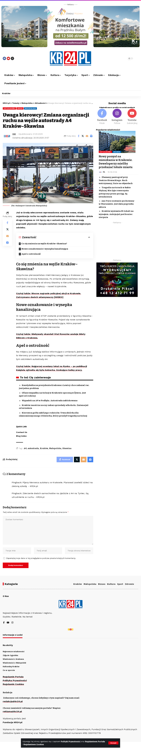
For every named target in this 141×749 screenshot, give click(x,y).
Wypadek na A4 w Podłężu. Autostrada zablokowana (49, 400)
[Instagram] (12, 58)
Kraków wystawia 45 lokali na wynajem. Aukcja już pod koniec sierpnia (116, 214)
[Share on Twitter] (83, 136)
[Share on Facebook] (78, 136)
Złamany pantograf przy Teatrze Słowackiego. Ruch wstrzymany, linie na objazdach (116, 180)
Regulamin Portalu (13, 676)
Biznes (101, 584)
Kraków (44, 448)
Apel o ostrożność (31, 254)
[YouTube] (8, 623)
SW (14, 134)
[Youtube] (8, 58)
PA (104, 172)
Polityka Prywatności (15, 680)
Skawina (66, 448)
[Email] (87, 136)
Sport (120, 584)
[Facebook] (4, 58)
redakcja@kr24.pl (13, 701)
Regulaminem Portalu (95, 741)
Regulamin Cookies (13, 684)
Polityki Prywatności (71, 741)
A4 (25, 448)
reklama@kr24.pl (12, 711)
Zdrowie (129, 584)
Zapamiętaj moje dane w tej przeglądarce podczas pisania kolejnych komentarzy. (41, 558)
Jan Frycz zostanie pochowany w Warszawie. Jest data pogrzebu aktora (116, 204)
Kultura (111, 584)
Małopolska (30, 108)
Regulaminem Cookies (34, 744)
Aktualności (9, 108)
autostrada (33, 448)
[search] (118, 58)
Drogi (20, 108)
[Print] (91, 136)
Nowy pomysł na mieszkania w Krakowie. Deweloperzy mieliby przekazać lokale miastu (115, 162)
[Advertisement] (117, 242)
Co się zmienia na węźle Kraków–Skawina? (44, 243)
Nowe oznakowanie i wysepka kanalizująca (45, 249)
